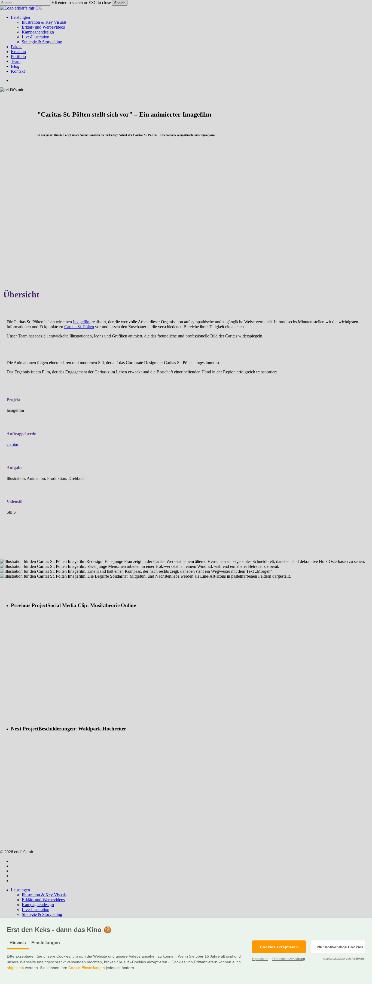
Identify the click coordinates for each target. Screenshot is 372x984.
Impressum (260, 959)
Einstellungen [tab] (45, 942)
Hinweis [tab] (18, 942)
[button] (279, 946)
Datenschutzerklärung (288, 959)
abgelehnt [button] (15, 967)
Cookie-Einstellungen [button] (86, 967)
